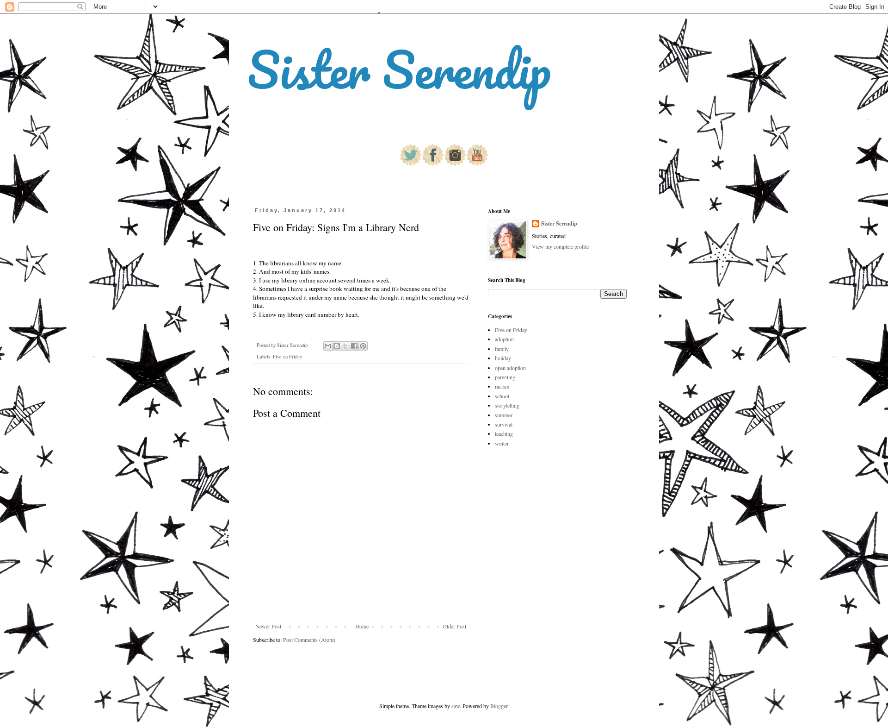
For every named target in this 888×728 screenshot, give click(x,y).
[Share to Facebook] (354, 346)
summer (503, 415)
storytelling (507, 405)
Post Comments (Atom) (309, 639)
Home (362, 626)
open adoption (510, 367)
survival (503, 424)
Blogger (498, 705)
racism (502, 386)
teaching (504, 433)
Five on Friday (287, 356)
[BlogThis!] (336, 346)
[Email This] (328, 346)
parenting (505, 377)
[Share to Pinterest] (363, 346)
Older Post (454, 626)
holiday (503, 358)
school (502, 396)
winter (502, 443)
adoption (504, 339)
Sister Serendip (399, 69)
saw (455, 705)
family (502, 348)
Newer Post (268, 626)
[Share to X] (345, 346)
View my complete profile (560, 246)
